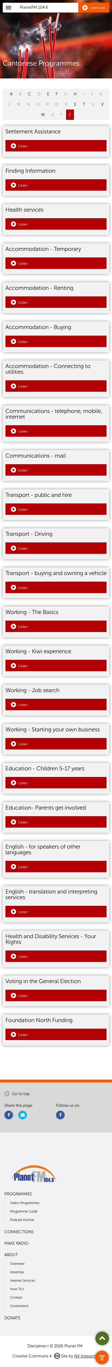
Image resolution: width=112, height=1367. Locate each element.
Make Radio (16, 1243)
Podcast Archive (22, 1220)
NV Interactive (87, 1356)
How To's (17, 1289)
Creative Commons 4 (33, 1356)
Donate (12, 1318)
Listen (22, 146)
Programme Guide (24, 1211)
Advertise (17, 1272)
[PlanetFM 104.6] (63, 13)
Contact (16, 1297)
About (11, 1254)
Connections (19, 1231)
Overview (17, 1264)
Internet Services (22, 1280)
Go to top (20, 1093)
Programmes (18, 1194)
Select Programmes (24, 1203)
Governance (19, 1306)
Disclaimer (36, 1346)
